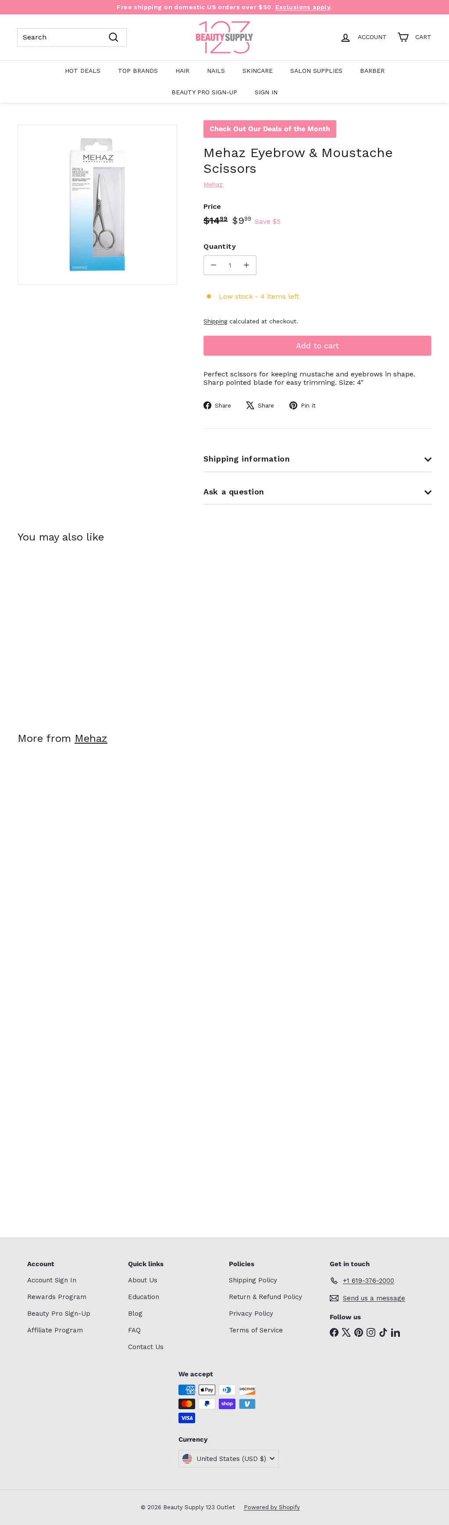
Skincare (257, 70)
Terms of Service (256, 1330)
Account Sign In (51, 1280)
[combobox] (72, 37)
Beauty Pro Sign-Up (204, 92)
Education (143, 1297)
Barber (372, 70)
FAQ (134, 1330)
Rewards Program (56, 1297)
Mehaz (91, 738)
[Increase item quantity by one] (247, 265)
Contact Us (146, 1347)
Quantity (219, 246)
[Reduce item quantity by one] (213, 265)
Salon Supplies (316, 70)
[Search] (113, 37)
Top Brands (138, 70)
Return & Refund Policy (265, 1297)
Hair (182, 70)
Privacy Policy (251, 1313)
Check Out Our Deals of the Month (270, 129)
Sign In (266, 92)
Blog (135, 1313)
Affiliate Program (55, 1330)
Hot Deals (82, 70)
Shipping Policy (253, 1280)
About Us (142, 1280)
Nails (216, 70)
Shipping (215, 321)
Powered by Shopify (272, 1507)
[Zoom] (97, 204)
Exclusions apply (303, 7)
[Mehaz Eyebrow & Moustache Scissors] (48, 631)
